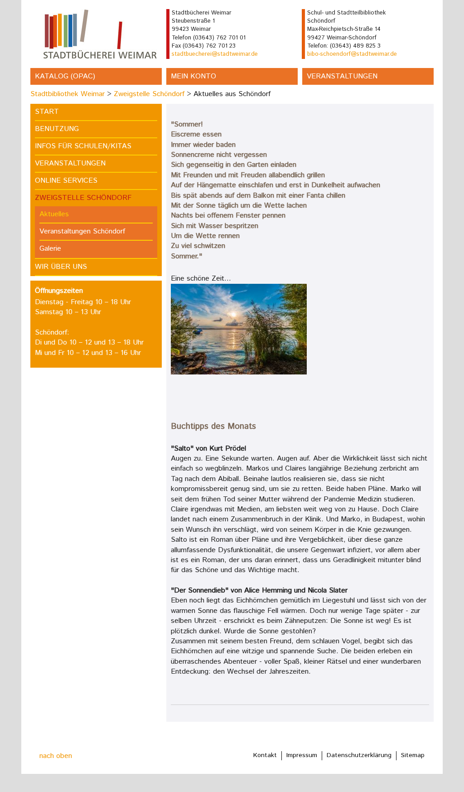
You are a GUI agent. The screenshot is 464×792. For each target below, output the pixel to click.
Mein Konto (193, 76)
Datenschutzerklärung (359, 755)
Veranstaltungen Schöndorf (82, 231)
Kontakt (265, 755)
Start (47, 112)
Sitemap (413, 755)
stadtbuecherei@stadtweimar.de (215, 54)
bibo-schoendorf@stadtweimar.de (352, 54)
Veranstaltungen (342, 76)
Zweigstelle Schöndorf (149, 94)
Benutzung (57, 129)
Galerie (50, 248)
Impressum (301, 755)
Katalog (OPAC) (65, 76)
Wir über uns (61, 267)
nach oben (55, 756)
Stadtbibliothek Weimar (67, 94)
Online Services (66, 180)
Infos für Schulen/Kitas (83, 146)
